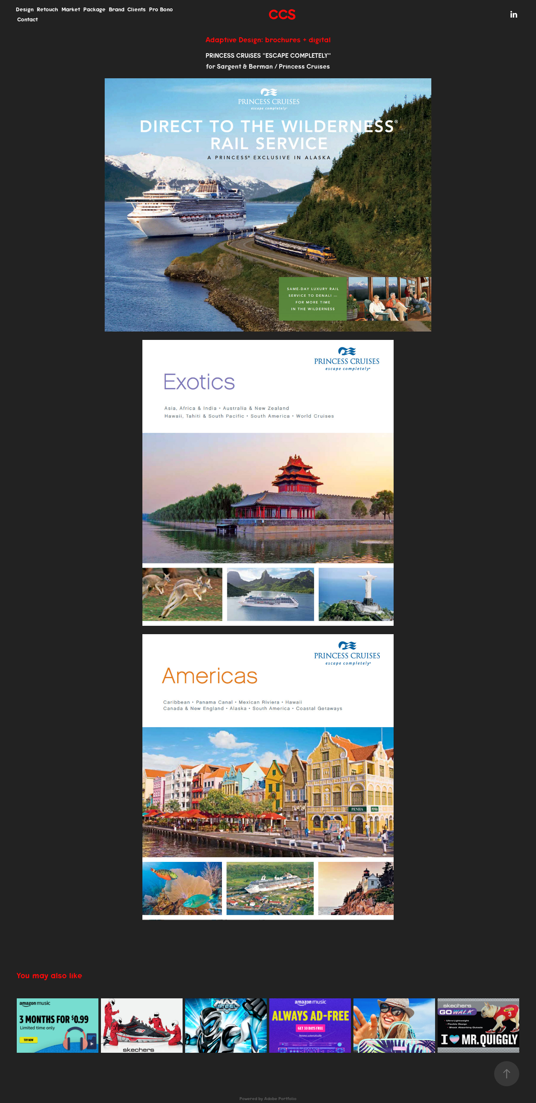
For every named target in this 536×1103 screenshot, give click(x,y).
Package (94, 9)
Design (25, 9)
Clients (136, 9)
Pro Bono (161, 9)
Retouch (47, 9)
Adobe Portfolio (280, 1098)
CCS (282, 14)
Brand (116, 9)
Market (71, 9)
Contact (27, 19)
